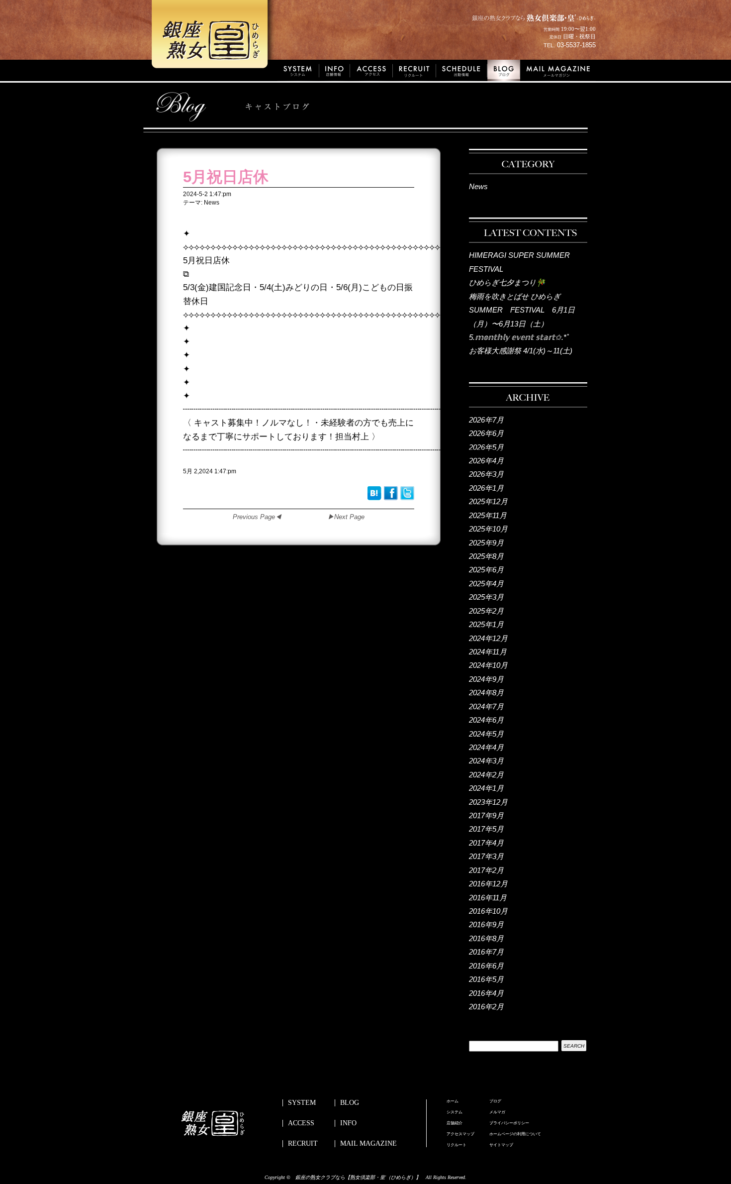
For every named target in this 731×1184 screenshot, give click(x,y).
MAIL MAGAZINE (368, 1143)
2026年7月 (486, 420)
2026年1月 (486, 488)
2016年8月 (486, 938)
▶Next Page (346, 517)
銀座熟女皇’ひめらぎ (214, 37)
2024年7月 (486, 706)
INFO (348, 1123)
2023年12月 (488, 802)
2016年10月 (488, 911)
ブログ (495, 1101)
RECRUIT (303, 1143)
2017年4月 (486, 843)
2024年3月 (486, 760)
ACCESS (301, 1123)
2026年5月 (486, 447)
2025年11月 (488, 515)
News (478, 186)
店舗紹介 (454, 1123)
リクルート (456, 1145)
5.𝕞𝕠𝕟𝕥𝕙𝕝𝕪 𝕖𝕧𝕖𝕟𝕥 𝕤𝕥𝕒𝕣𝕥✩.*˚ (519, 337)
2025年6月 (486, 569)
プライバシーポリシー (509, 1123)
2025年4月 (486, 583)
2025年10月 (488, 529)
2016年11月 (488, 897)
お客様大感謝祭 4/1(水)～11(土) (520, 350)
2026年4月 (486, 460)
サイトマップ (501, 1145)
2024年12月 (488, 638)
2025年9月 (486, 542)
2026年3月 (486, 474)
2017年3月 (486, 856)
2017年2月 (486, 870)
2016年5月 (486, 979)
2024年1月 (486, 788)
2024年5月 (486, 734)
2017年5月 (486, 829)
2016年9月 (486, 924)
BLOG (349, 1102)
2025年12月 (488, 501)
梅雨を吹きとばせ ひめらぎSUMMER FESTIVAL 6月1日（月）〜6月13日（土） (522, 310)
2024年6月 (486, 720)
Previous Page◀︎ (257, 517)
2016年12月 (488, 883)
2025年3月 (486, 597)
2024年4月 (486, 747)
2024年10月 (488, 665)
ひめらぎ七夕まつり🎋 (507, 282)
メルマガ (497, 1112)
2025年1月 (486, 624)
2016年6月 (486, 966)
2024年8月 (486, 692)
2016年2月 (486, 1006)
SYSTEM (302, 1102)
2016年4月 (486, 993)
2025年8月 (486, 556)
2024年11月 (488, 651)
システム (454, 1112)
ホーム (452, 1101)
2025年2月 (486, 611)
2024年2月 (486, 774)
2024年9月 (486, 679)
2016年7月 (486, 952)
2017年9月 (486, 815)
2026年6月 (486, 433)
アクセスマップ (460, 1134)
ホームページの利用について (515, 1134)
